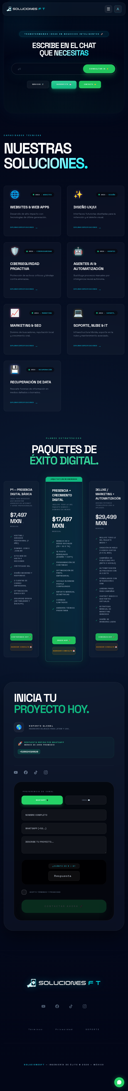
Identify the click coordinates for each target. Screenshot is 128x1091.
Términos (35, 1029)
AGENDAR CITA (64, 84)
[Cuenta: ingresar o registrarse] (118, 9)
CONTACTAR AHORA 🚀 (63, 906)
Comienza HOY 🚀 (106, 637)
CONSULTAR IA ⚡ (99, 69)
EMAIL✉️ (86, 800)
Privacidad (64, 1029)
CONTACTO (90, 84)
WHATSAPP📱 (42, 800)
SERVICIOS (38, 84)
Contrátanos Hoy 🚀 (21, 637)
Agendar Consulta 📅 (21, 647)
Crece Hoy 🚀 (64, 640)
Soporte (93, 1029)
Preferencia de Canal (38, 791)
